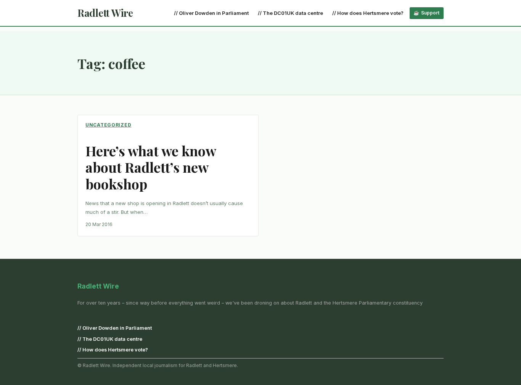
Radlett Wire (105, 12)
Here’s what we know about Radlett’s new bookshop (150, 167)
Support (430, 13)
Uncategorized (108, 125)
